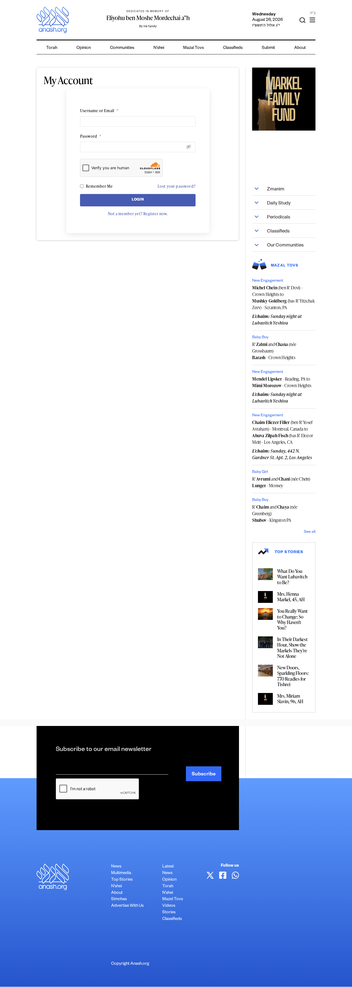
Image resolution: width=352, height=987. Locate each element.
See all (309, 532)
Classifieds (233, 48)
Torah (51, 48)
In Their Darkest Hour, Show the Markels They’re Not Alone (292, 647)
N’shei (158, 48)
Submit (268, 48)
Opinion (83, 48)
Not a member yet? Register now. (138, 213)
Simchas (119, 899)
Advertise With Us (127, 906)
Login (138, 200)
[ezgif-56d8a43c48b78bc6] (283, 99)
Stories (168, 912)
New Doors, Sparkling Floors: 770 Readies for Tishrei (293, 675)
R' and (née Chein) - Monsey (281, 482)
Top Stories (122, 880)
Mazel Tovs (172, 899)
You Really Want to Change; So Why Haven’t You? (292, 619)
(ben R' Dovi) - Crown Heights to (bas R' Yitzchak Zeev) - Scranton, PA (283, 297)
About (300, 48)
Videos (168, 906)
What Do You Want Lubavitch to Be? (292, 576)
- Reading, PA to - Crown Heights (281, 382)
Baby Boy (260, 338)
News (116, 866)
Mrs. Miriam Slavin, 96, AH (290, 698)
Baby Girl (260, 472)
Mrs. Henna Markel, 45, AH (291, 596)
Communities (122, 48)
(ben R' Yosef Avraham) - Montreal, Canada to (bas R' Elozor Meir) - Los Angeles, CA (282, 432)
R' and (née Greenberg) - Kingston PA (274, 513)
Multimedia (121, 873)
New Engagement (267, 281)
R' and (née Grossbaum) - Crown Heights (274, 351)
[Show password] (188, 146)
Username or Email (99, 110)
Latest (168, 866)
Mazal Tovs (193, 48)
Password (90, 136)
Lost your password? (177, 186)
